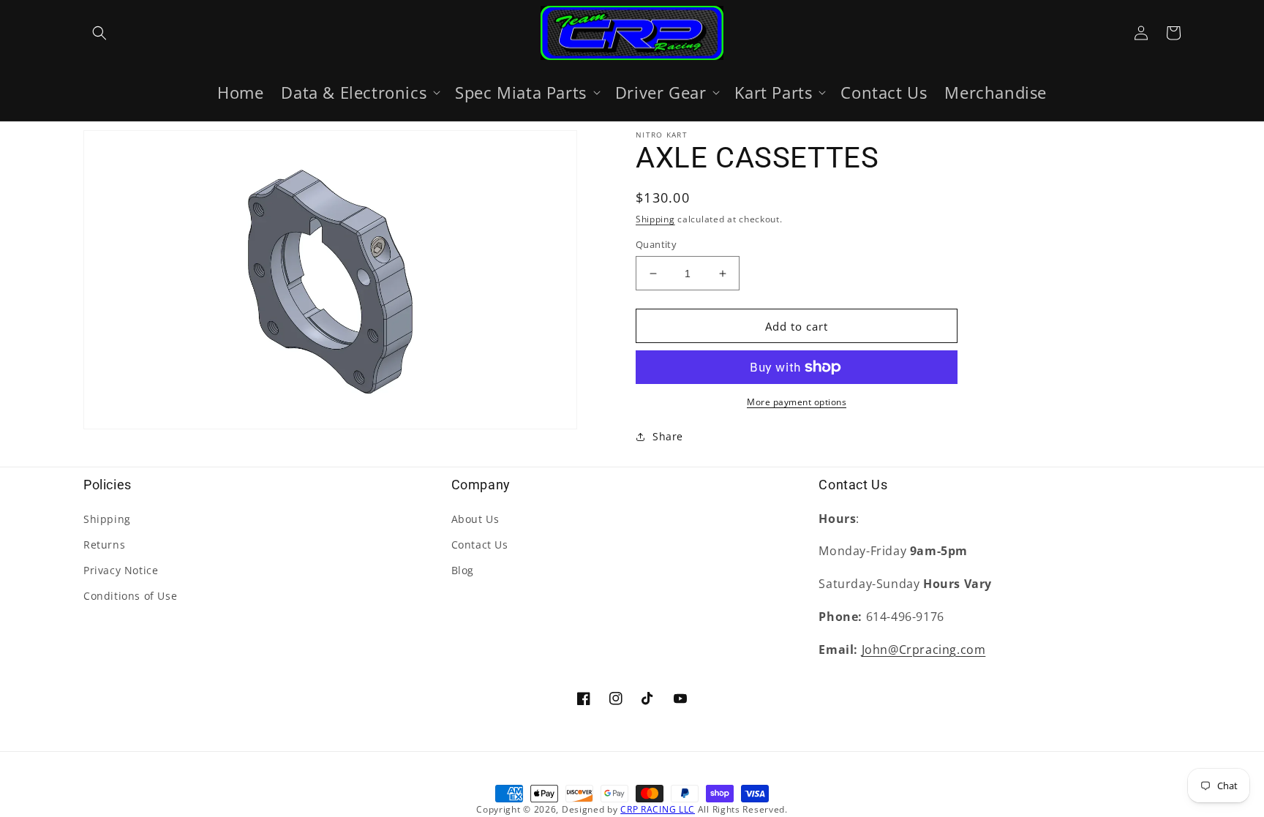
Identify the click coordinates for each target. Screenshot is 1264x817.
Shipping (655, 219)
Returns (104, 544)
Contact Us (479, 544)
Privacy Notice (120, 570)
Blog (462, 570)
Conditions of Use (130, 596)
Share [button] (667, 436)
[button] (99, 33)
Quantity (656, 244)
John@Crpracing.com (924, 649)
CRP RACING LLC (657, 809)
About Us (475, 519)
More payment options (796, 402)
